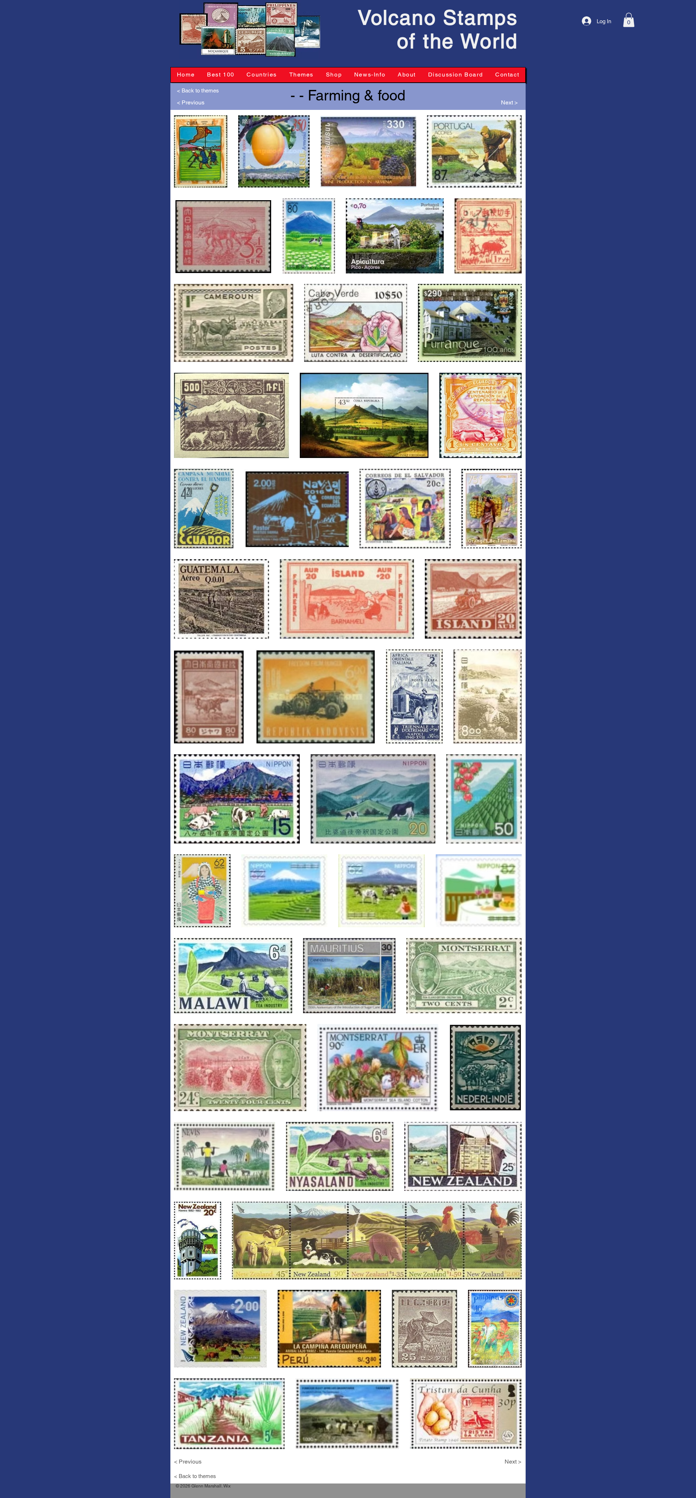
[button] (629, 20)
